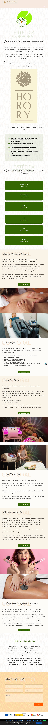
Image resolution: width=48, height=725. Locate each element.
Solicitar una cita (24, 284)
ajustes (32, 723)
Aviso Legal (20, 720)
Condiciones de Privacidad (37, 720)
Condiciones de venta (27, 720)
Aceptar (39, 723)
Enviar (38, 704)
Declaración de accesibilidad (11, 720)
